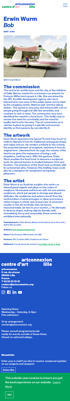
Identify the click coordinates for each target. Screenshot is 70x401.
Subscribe (8, 370)
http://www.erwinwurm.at (24, 229)
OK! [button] (9, 395)
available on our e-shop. (49, 244)
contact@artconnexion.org (17, 284)
